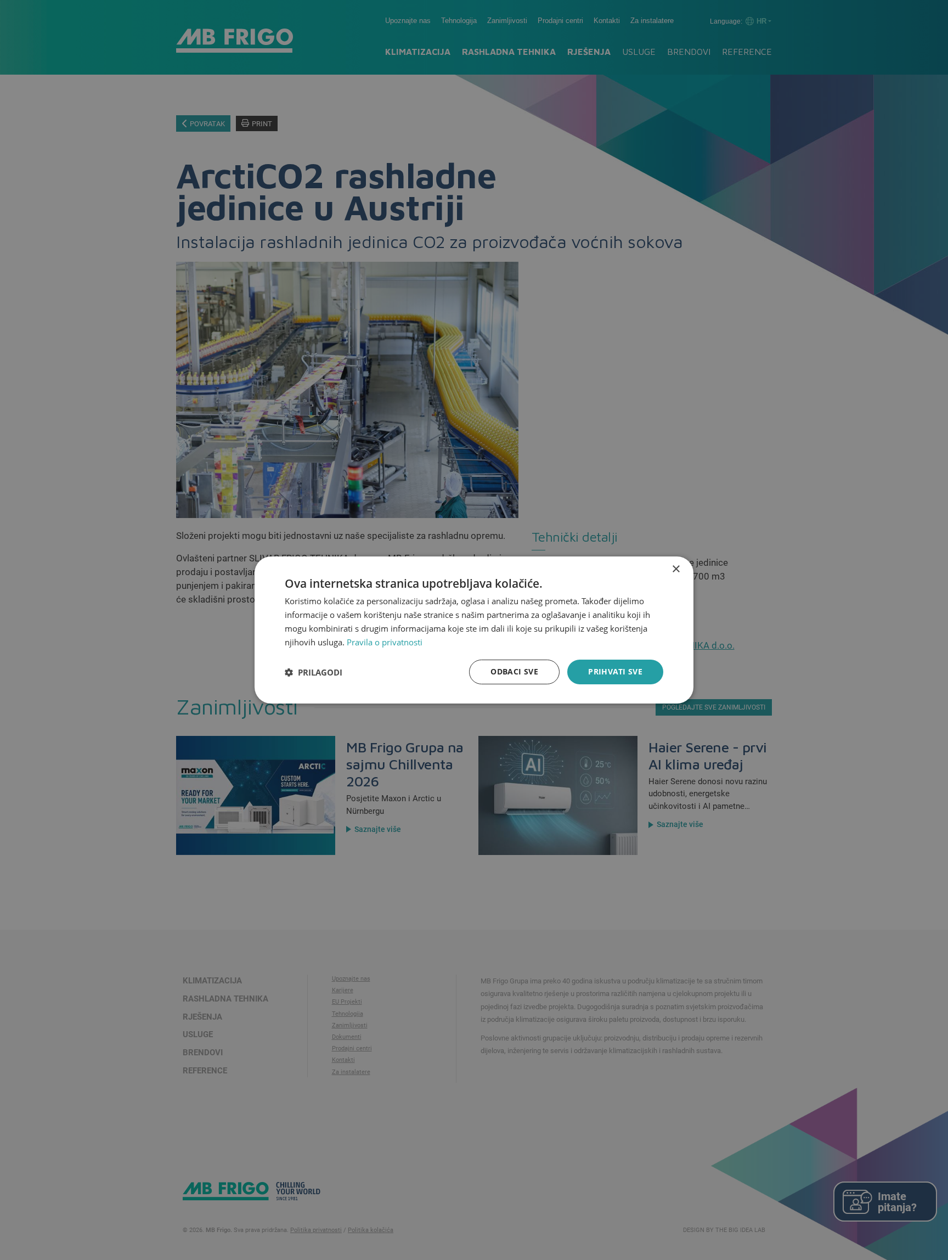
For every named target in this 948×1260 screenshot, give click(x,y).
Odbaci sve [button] (514, 671)
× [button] (676, 569)
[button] (313, 672)
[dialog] (474, 630)
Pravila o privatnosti (384, 642)
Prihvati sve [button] (615, 671)
